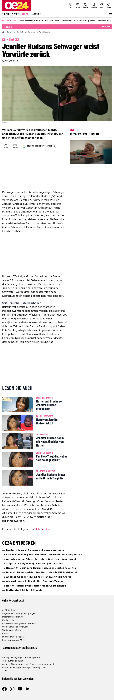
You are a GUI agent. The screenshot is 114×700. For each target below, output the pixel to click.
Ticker (5, 14)
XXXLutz (77, 21)
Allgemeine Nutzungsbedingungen (19, 613)
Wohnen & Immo (51, 21)
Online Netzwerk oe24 (13, 600)
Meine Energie (66, 21)
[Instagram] (12, 689)
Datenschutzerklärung (12, 617)
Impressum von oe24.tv (13, 640)
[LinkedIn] (28, 689)
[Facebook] (4, 689)
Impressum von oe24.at (13, 637)
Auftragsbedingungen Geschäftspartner (21, 657)
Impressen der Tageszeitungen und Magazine (23, 667)
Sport (15, 14)
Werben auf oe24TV (11, 630)
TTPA (4, 671)
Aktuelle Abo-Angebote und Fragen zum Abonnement (28, 664)
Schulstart (38, 21)
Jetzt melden (43, 529)
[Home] (3, 32)
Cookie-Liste (8, 620)
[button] (74, 159)
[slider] (83, 159)
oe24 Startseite (9, 610)
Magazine (36, 14)
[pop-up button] (103, 159)
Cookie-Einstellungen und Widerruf (19, 623)
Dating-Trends (89, 21)
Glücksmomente (26, 21)
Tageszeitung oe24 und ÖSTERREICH (20, 647)
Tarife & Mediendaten (12, 661)
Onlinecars (101, 21)
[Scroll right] (110, 21)
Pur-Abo (6, 633)
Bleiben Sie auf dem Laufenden (18, 678)
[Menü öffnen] (110, 14)
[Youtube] (20, 689)
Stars (25, 14)
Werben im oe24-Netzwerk (15, 627)
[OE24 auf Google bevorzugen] (55, 146)
